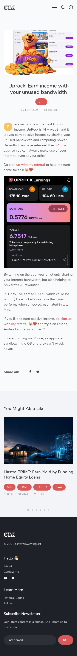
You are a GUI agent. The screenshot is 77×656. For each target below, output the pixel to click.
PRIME (24, 487)
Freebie (52, 110)
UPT (41, 102)
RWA (59, 487)
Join (65, 640)
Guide (41, 494)
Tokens (8, 603)
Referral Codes (14, 598)
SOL (9, 487)
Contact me (11, 572)
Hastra (42, 487)
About (8, 566)
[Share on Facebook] (30, 371)
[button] (63, 8)
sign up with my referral (27, 164)
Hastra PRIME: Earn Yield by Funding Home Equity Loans (38, 474)
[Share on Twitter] (38, 371)
